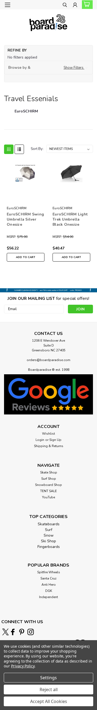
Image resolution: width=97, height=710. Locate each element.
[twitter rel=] (5, 632)
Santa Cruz (48, 578)
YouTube (48, 497)
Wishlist (48, 433)
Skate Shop (48, 472)
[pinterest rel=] (21, 632)
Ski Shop (48, 541)
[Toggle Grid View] (8, 149)
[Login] (75, 5)
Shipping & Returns (48, 446)
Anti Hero (48, 584)
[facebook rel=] (12, 632)
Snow (49, 535)
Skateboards (49, 524)
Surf (48, 529)
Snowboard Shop (48, 485)
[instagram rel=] (30, 632)
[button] (48, 68)
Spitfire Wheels (48, 572)
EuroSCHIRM (17, 208)
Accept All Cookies (48, 701)
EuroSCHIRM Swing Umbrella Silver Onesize (25, 219)
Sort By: (37, 148)
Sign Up (55, 440)
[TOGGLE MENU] (7, 5)
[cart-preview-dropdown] (86, 4)
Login (40, 440)
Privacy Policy (22, 665)
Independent (48, 597)
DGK (48, 591)
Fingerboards (48, 546)
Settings (48, 678)
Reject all (49, 689)
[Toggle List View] (19, 149)
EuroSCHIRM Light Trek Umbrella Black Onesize (70, 219)
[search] (65, 5)
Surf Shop (48, 478)
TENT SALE (48, 491)
